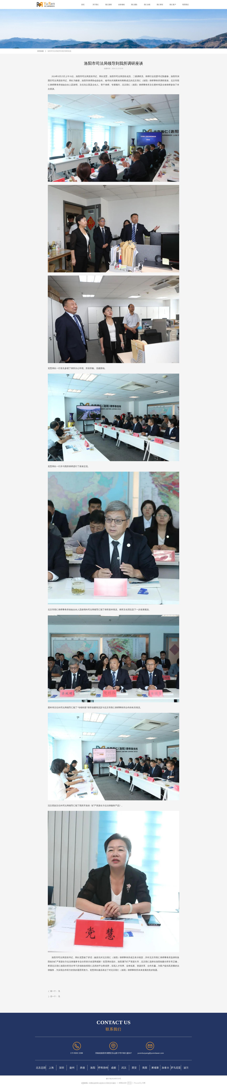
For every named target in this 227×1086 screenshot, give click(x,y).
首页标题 (40, 51)
